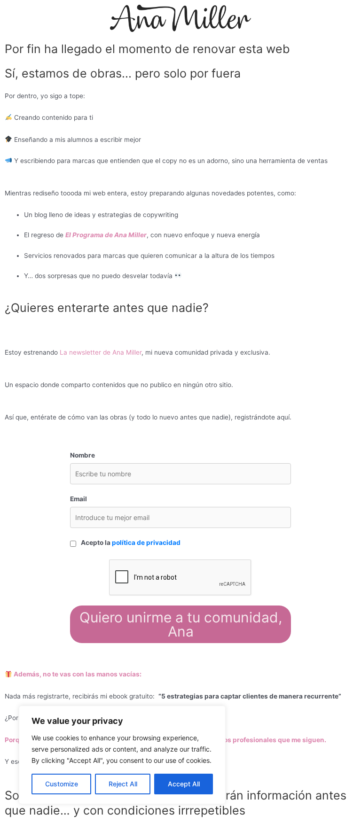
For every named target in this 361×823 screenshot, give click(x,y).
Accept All (184, 784)
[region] (122, 755)
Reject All (123, 784)
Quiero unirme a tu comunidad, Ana (180, 624)
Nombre (82, 455)
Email (78, 499)
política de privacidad (146, 542)
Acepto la (130, 542)
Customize (61, 784)
